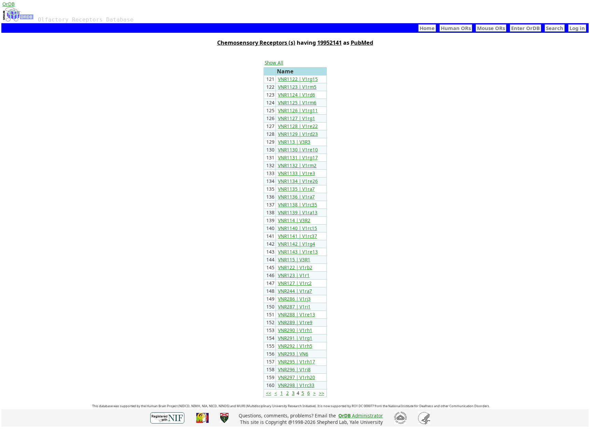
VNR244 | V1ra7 (295, 291)
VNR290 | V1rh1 (295, 330)
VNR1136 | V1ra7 (296, 197)
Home (427, 28)
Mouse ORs (491, 28)
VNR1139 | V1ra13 (298, 213)
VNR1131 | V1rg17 (298, 158)
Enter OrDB (525, 28)
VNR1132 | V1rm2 (297, 165)
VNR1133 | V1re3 (296, 173)
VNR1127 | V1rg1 (296, 118)
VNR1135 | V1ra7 (296, 189)
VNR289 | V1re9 (295, 322)
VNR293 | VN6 (293, 354)
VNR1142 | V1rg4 (296, 244)
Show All (274, 62)
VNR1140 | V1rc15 (297, 228)
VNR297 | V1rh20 (296, 377)
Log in (577, 28)
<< (268, 393)
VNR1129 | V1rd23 (298, 134)
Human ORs (456, 28)
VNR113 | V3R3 (294, 142)
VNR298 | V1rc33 (296, 385)
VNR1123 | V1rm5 (297, 87)
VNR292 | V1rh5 (295, 346)
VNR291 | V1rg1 (295, 338)
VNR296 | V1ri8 (294, 370)
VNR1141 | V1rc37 (297, 236)
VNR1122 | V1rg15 (298, 79)
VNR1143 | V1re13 (298, 252)
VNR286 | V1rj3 (294, 299)
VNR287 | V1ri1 (294, 307)
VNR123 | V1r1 (294, 275)
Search (554, 28)
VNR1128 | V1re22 (298, 126)
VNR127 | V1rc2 (295, 283)
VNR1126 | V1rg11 (298, 111)
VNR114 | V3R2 (294, 220)
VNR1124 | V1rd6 (296, 95)
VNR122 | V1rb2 (295, 267)
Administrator (360, 415)
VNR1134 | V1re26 (298, 181)
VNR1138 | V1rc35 (297, 205)
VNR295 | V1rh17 (296, 362)
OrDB (8, 4)
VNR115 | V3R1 (294, 260)
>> (321, 393)
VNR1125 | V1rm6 (297, 103)
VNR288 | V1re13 (296, 315)
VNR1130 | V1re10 (298, 150)
